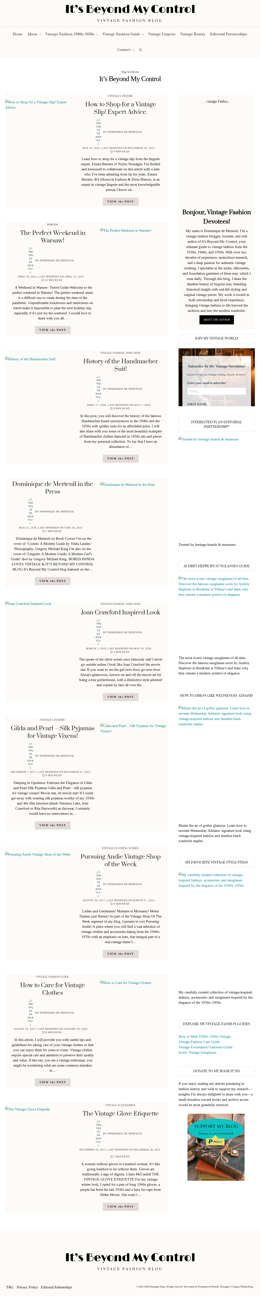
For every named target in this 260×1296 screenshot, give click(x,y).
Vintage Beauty (193, 34)
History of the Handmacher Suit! (120, 365)
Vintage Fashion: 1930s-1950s (70, 34)
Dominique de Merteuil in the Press (52, 488)
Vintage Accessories (120, 1105)
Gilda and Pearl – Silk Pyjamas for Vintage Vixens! (52, 732)
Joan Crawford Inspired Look (120, 612)
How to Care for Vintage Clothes (52, 989)
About (32, 34)
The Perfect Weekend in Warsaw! (52, 237)
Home (18, 34)
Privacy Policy (27, 1287)
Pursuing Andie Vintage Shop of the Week (121, 860)
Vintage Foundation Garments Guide (205, 1047)
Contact (124, 50)
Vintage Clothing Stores (120, 848)
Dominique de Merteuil (125, 131)
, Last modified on (119, 148)
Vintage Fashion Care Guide (199, 1042)
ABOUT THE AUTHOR (216, 319)
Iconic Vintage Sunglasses (197, 1052)
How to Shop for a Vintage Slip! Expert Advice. (120, 108)
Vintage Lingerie (162, 34)
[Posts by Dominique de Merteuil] (98, 132)
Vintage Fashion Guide (121, 34)
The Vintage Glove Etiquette (121, 1114)
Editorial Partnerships (228, 34)
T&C (10, 1287)
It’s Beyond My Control (130, 9)
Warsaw (52, 224)
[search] (141, 50)
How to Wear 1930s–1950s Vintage (205, 1036)
